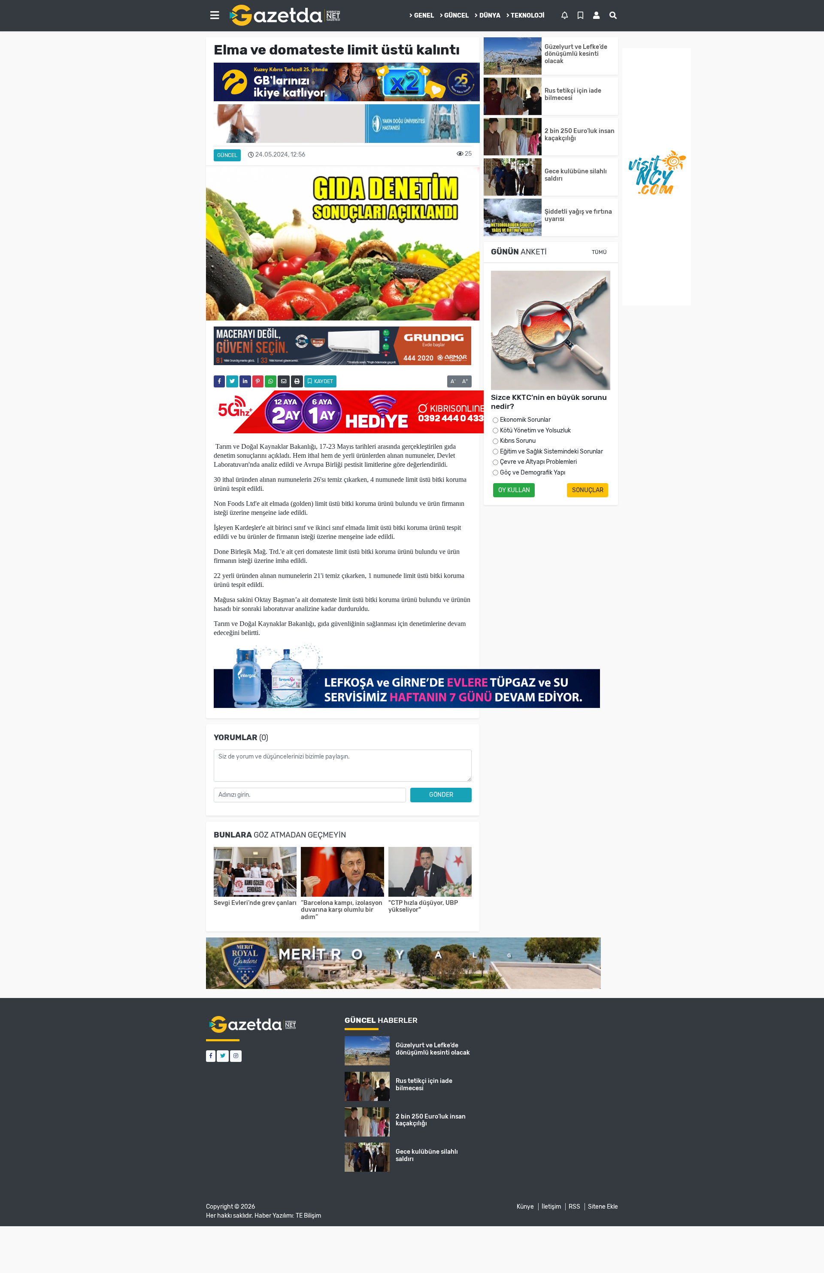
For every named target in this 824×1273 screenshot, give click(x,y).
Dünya (489, 15)
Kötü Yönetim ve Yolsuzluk (535, 430)
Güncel (456, 15)
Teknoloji (528, 15)
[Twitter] (223, 1056)
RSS (574, 1206)
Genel (424, 15)
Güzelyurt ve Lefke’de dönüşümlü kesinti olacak (576, 54)
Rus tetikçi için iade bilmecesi (573, 94)
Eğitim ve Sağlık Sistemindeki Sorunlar (551, 451)
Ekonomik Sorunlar (525, 419)
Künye (525, 1206)
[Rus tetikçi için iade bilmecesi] (513, 96)
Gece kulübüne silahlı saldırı (576, 175)
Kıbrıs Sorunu (518, 440)
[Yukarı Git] (801, 1251)
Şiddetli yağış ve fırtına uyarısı (578, 215)
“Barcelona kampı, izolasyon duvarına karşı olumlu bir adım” (341, 910)
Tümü (599, 252)
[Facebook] (210, 1056)
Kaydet (323, 381)
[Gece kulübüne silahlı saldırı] (513, 177)
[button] (214, 15)
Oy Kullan (514, 490)
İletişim (551, 1206)
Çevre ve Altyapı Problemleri (538, 462)
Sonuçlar (587, 490)
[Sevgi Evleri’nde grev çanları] (255, 873)
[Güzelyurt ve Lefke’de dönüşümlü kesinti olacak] (513, 56)
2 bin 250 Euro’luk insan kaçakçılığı (580, 134)
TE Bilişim (308, 1215)
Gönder (441, 794)
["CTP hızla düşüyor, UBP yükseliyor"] (430, 873)
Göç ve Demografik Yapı (532, 472)
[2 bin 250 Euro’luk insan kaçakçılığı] (513, 136)
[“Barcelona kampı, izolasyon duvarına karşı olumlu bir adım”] (342, 873)
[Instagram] (236, 1056)
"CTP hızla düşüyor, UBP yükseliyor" (423, 906)
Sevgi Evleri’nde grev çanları (255, 903)
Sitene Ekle (603, 1206)
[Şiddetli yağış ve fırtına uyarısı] (513, 217)
